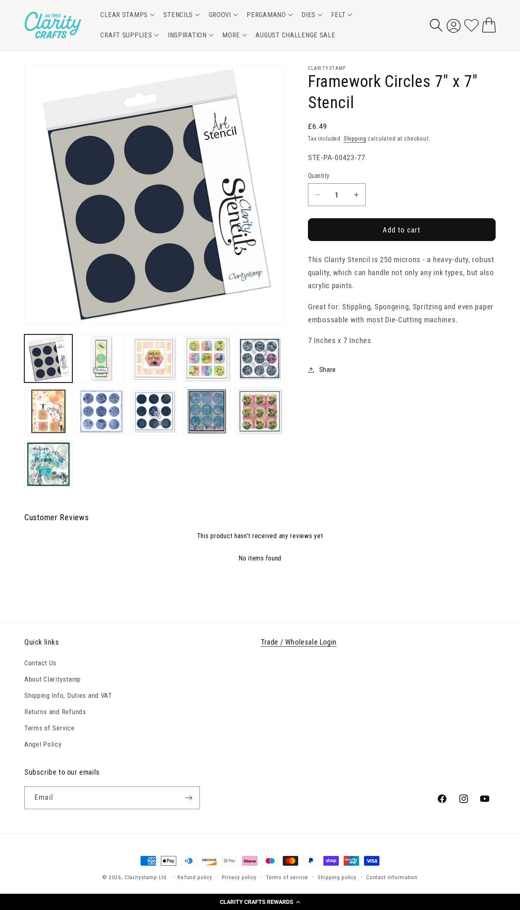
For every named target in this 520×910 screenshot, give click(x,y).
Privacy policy (239, 877)
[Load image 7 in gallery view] (101, 411)
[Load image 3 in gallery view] (154, 358)
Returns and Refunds (55, 712)
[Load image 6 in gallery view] (48, 411)
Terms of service (287, 877)
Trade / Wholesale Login (299, 642)
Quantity (319, 176)
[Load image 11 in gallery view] (48, 464)
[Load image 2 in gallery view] (101, 358)
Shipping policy (337, 877)
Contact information (392, 877)
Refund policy (195, 877)
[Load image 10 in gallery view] (260, 411)
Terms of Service (49, 728)
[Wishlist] (471, 25)
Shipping (355, 138)
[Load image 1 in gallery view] (48, 358)
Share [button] (327, 369)
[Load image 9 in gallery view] (207, 411)
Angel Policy (43, 744)
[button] (260, 902)
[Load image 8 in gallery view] (154, 411)
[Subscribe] (188, 797)
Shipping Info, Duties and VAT (68, 695)
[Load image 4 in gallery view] (207, 358)
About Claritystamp (52, 679)
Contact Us (40, 663)
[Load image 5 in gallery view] (260, 358)
